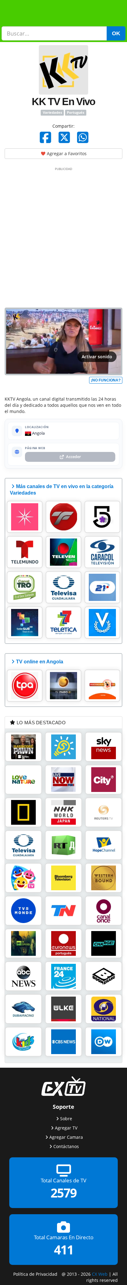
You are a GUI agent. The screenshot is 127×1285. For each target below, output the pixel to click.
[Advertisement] (63, 236)
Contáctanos (66, 1146)
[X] (64, 137)
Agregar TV (66, 1128)
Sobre (66, 1118)
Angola (38, 433)
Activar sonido (97, 357)
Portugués (75, 112)
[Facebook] (45, 137)
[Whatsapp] (83, 137)
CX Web (100, 1274)
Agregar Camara (66, 1137)
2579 (63, 1193)
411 (63, 1249)
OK (116, 33)
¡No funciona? (106, 380)
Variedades (52, 112)
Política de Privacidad (35, 1274)
